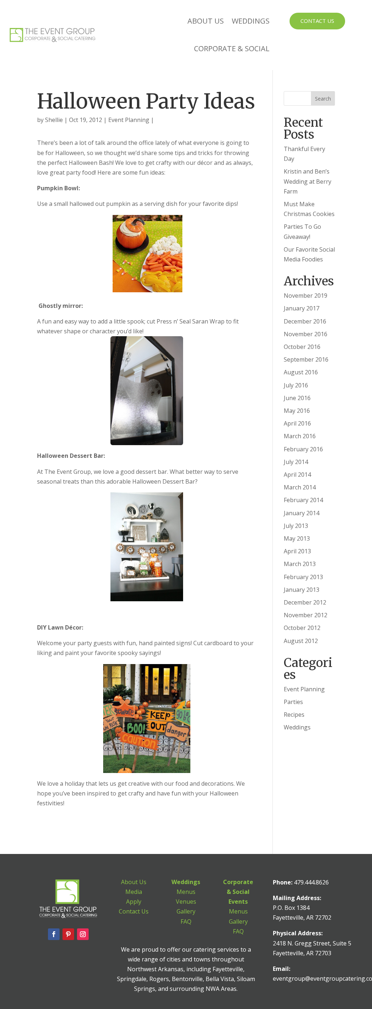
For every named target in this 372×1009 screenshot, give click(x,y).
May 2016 (297, 411)
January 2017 (301, 308)
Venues (186, 902)
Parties (293, 702)
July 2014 (296, 462)
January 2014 (301, 513)
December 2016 (305, 321)
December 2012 (305, 602)
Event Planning (128, 120)
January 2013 (301, 590)
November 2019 (305, 296)
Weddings (251, 21)
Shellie (54, 120)
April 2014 (297, 475)
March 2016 (300, 436)
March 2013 (300, 564)
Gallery (186, 911)
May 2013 (297, 538)
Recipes (294, 715)
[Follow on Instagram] (83, 934)
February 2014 (303, 500)
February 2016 (303, 449)
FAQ (186, 921)
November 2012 (305, 615)
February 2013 (303, 577)
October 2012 (302, 628)
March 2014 (300, 487)
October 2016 (302, 347)
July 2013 (296, 526)
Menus (186, 892)
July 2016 (296, 385)
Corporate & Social (232, 48)
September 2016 (306, 359)
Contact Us (317, 20)
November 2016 (305, 334)
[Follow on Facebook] (54, 934)
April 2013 (297, 551)
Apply (133, 902)
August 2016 (301, 372)
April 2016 (297, 423)
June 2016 (297, 398)
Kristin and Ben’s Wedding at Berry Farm (307, 181)
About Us (205, 21)
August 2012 (301, 641)
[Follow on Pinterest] (68, 934)
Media (133, 892)
